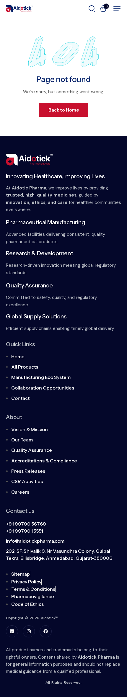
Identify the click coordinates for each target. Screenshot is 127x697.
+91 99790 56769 (26, 524)
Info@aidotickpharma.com (35, 541)
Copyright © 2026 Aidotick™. (32, 618)
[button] (117, 8)
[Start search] (92, 8)
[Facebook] (46, 631)
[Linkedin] (12, 631)
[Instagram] (29, 631)
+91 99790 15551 (24, 531)
